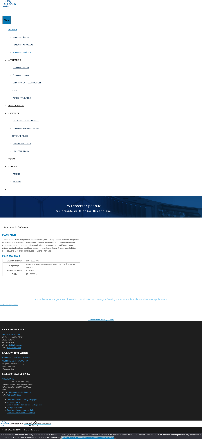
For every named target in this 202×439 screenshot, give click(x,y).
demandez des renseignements (101, 320)
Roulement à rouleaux (23, 45)
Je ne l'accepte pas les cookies (88, 438)
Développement (16, 106)
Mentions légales (13, 402)
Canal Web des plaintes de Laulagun (21, 413)
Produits (12, 30)
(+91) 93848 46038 (13, 395)
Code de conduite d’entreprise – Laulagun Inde (24, 405)
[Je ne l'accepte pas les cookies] (115, 438)
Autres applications (22, 98)
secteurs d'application (9, 305)
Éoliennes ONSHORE (21, 68)
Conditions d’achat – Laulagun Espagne (22, 400)
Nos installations (21, 151)
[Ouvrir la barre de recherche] (3, 12)
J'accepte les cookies (69, 438)
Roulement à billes (21, 37)
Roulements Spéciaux (22, 52)
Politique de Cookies (15, 407)
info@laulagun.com (15, 345)
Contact (12, 159)
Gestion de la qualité (22, 144)
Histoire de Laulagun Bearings (26, 121)
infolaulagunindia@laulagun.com (20, 392)
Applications (14, 60)
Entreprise (13, 113)
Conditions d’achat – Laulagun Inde (20, 410)
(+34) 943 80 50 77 (13, 348)
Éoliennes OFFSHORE (21, 75)
